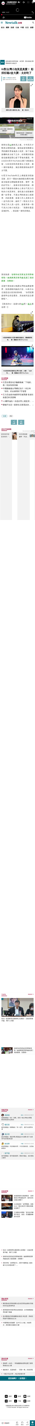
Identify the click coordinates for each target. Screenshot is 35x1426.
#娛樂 (4, 416)
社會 (17, 27)
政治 (2, 27)
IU (10, 145)
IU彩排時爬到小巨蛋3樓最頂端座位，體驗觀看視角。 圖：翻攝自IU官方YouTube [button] (17, 339)
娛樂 (32, 27)
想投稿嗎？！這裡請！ (17, 1378)
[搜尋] (33, 22)
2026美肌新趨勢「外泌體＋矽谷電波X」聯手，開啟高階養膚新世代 (23, 435)
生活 (27, 27)
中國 (22, 27)
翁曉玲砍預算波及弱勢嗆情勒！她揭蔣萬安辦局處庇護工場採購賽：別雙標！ (17, 277)
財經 (12, 27)
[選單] (2, 22)
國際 (7, 27)
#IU (11, 416)
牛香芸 (8, 78)
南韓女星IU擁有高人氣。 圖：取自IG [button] (17, 110)
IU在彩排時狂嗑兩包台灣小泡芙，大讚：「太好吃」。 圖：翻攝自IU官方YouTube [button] (17, 372)
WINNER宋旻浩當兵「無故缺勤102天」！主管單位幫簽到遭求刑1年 (6, 435)
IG (22, 304)
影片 (30, 304)
